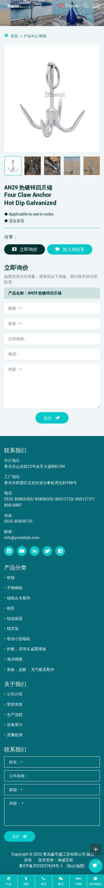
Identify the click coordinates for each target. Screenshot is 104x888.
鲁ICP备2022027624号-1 (41, 865)
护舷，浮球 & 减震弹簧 (26, 648)
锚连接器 (14, 618)
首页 (14, 36)
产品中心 (31, 36)
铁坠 (11, 608)
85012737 (84, 499)
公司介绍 (14, 694)
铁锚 (11, 577)
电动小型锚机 (18, 638)
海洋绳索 (14, 659)
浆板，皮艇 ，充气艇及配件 (30, 669)
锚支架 (13, 628)
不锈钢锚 (14, 587)
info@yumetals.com (21, 537)
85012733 (64, 499)
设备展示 (14, 724)
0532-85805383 (18, 499)
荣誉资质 (14, 704)
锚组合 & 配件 (19, 597)
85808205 (44, 499)
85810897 (13, 505)
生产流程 (14, 714)
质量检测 (14, 734)
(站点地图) (76, 865)
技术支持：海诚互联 (55, 860)
